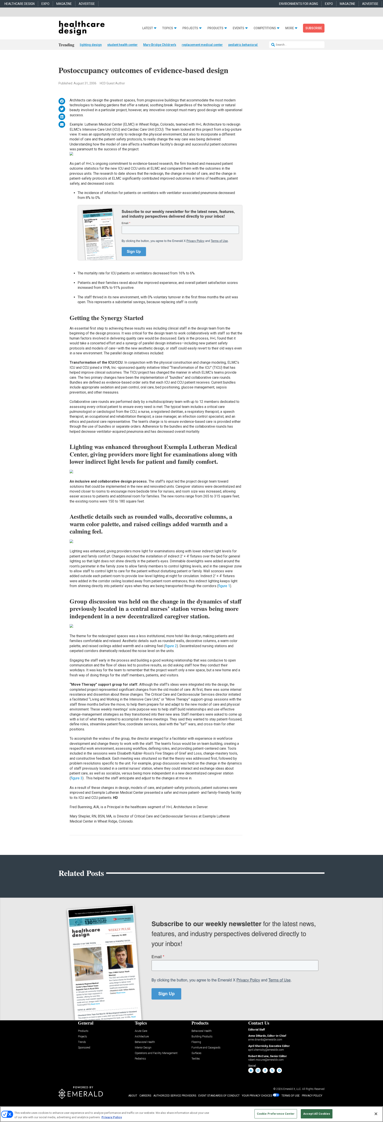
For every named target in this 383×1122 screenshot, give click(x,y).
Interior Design (143, 1047)
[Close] (376, 1114)
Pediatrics (140, 1058)
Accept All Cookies (316, 1113)
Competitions (265, 28)
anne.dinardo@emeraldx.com (265, 1039)
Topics (167, 28)
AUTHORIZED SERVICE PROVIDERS (174, 1095)
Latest (147, 28)
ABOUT (132, 1095)
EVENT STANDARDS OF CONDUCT (219, 1095)
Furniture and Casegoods (206, 1047)
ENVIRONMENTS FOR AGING (298, 3)
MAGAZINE (64, 3)
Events (238, 28)
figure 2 (171, 646)
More (289, 28)
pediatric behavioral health (247, 45)
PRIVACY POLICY (312, 1095)
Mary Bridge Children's (159, 45)
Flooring (196, 1042)
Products (215, 28)
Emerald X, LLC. (292, 1089)
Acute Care (141, 1031)
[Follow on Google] (279, 1070)
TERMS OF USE (290, 1095)
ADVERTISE (87, 3)
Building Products (202, 1036)
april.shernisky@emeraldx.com (266, 1049)
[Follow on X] (272, 1070)
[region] (191, 1114)
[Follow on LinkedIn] (251, 1070)
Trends (82, 1042)
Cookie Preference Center (276, 1113)
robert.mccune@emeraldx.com (266, 1059)
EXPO (45, 3)
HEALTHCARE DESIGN (19, 3)
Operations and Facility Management (156, 1053)
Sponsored (84, 1047)
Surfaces (196, 1053)
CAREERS (145, 1095)
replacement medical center (202, 45)
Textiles (196, 1058)
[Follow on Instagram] (258, 1070)
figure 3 (76, 778)
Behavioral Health (145, 1042)
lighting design (91, 45)
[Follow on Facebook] (265, 1070)
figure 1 (224, 586)
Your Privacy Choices (257, 1095)
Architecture (142, 1036)
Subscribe (313, 28)
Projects (190, 28)
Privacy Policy (112, 1117)
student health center (122, 45)
